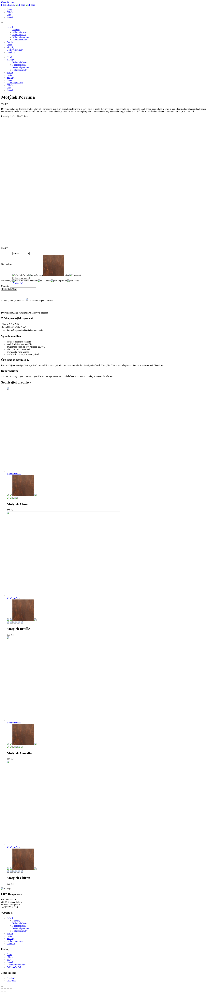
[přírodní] (8, 495)
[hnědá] (23, 495)
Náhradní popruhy (20, 37)
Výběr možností (14, 473)
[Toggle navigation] (2, 22)
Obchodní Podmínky (16, 964)
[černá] (35, 495)
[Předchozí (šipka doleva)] (2, 991)
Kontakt (10, 17)
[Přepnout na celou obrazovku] (8, 988)
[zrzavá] (11, 495)
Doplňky (11, 52)
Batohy (10, 42)
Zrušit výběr (17, 283)
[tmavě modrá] (16, 498)
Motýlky (10, 47)
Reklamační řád (14, 967)
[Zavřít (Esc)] (2, 988)
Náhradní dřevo (19, 32)
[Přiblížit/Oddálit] (11, 988)
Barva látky (6, 280)
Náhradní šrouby (19, 39)
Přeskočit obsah (8, 2)
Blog (9, 15)
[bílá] (8, 623)
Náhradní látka (19, 34)
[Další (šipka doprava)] (5, 991)
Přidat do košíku (9, 289)
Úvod (9, 9)
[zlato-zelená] (19, 623)
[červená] (11, 623)
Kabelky (10, 27)
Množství (5, 286)
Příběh (10, 12)
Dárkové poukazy (15, 50)
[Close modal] (2, 986)
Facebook (11, 978)
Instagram (11, 980)
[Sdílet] (5, 988)
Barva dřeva (6, 264)
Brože (9, 45)
